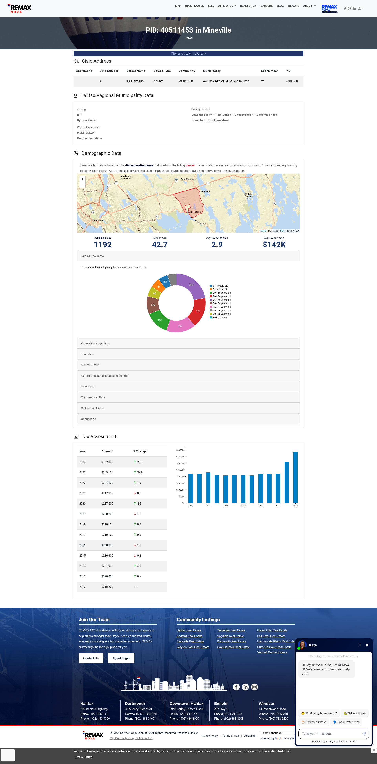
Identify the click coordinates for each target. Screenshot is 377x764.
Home (188, 38)
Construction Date (93, 397)
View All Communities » (272, 652)
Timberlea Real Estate (231, 630)
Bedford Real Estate (189, 636)
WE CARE (293, 5)
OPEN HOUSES (194, 5)
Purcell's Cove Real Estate (274, 647)
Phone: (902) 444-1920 (184, 718)
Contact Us (91, 658)
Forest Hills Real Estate (272, 630)
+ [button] (82, 178)
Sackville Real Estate (190, 641)
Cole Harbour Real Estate (233, 647)
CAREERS (266, 5)
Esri (282, 230)
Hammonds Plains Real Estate (277, 641)
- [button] (82, 185)
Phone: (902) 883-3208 (228, 718)
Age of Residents (92, 256)
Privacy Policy (83, 756)
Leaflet (263, 230)
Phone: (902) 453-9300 (95, 718)
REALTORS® (248, 5)
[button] (227, 6)
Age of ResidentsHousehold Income (104, 375)
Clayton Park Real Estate (193, 647)
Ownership (88, 386)
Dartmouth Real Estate (231, 641)
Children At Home (92, 408)
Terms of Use (230, 735)
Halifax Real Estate (189, 630)
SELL (211, 5)
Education (87, 354)
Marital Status (90, 365)
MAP (178, 5)
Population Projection (95, 343)
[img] (374, 750)
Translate (288, 738)
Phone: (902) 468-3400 (139, 718)
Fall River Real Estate (271, 636)
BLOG (280, 5)
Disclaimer (250, 735)
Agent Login (121, 658)
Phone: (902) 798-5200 (273, 718)
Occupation (88, 419)
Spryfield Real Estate (230, 636)
